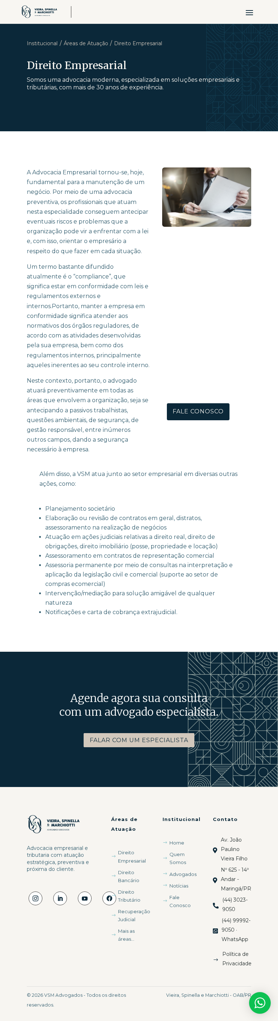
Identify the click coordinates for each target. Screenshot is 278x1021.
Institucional (42, 43)
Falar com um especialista (139, 740)
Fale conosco (198, 411)
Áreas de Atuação (86, 43)
